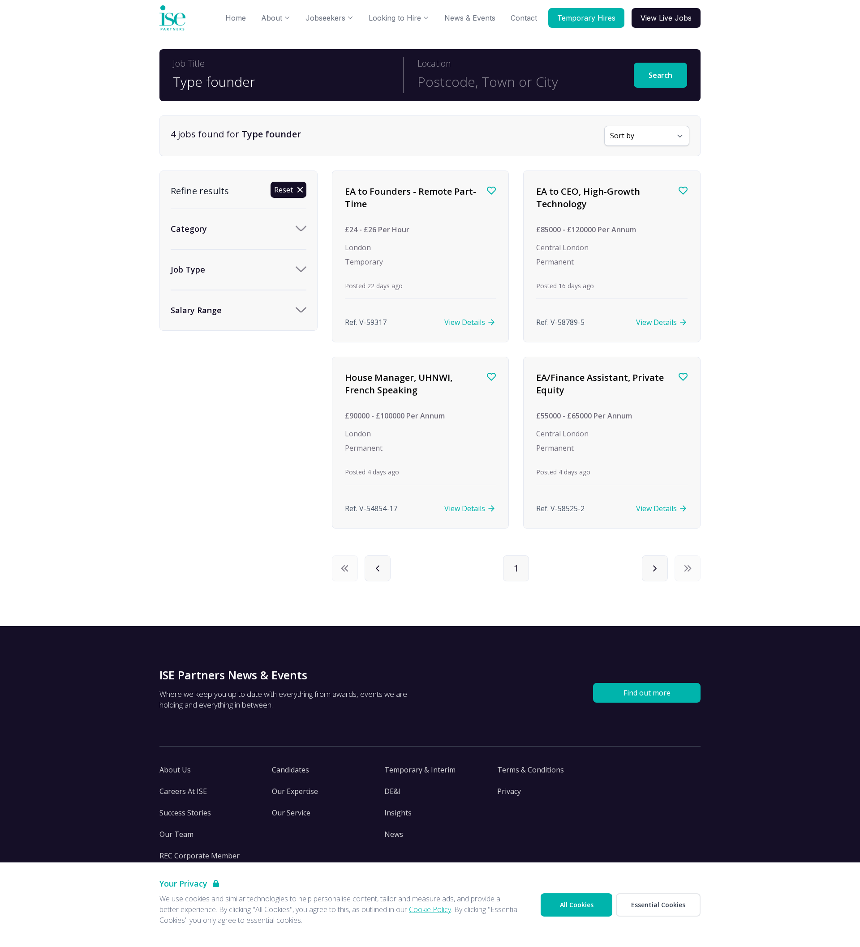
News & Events (469, 17)
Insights (398, 813)
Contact (524, 17)
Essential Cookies (658, 904)
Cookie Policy (430, 909)
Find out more (647, 693)
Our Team (176, 834)
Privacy (509, 791)
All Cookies (576, 904)
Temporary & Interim (420, 770)
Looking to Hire (395, 17)
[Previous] (378, 568)
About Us (175, 770)
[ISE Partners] (174, 18)
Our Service (291, 813)
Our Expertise (295, 791)
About (271, 17)
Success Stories (185, 813)
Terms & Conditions (530, 770)
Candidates (290, 770)
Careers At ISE (183, 791)
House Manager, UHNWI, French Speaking (398, 383)
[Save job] (491, 190)
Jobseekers (325, 17)
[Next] (655, 568)
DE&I (392, 791)
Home (235, 17)
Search (660, 75)
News (393, 834)
